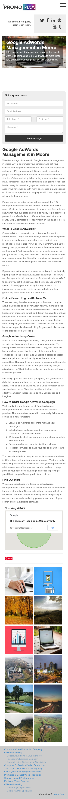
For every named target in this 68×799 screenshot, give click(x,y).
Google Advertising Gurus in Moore (24, 755)
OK (52, 528)
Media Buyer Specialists (19, 787)
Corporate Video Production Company (23, 749)
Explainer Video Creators (16, 781)
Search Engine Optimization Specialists (26, 762)
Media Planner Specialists (19, 790)
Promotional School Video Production (22, 775)
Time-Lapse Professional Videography (23, 768)
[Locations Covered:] (3, 5)
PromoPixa (58, 794)
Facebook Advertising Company (22, 759)
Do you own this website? (21, 528)
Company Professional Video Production (24, 765)
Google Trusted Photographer (19, 778)
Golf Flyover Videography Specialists (22, 771)
